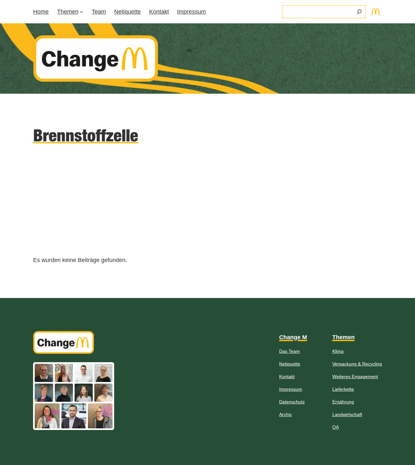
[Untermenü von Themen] (81, 12)
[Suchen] (359, 12)
